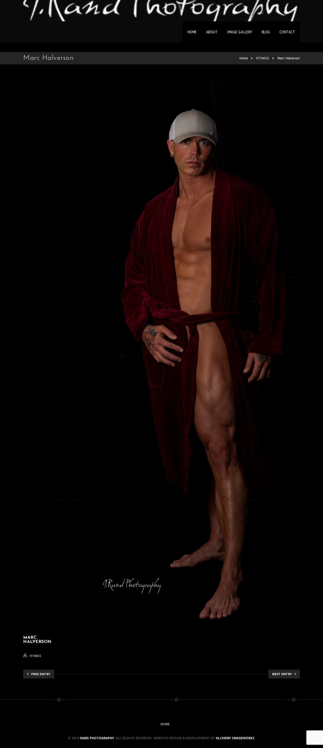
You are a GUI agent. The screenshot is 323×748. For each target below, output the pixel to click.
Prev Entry (40, 674)
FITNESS (262, 58)
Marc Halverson (288, 58)
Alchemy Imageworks (235, 738)
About (212, 32)
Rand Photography (97, 738)
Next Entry (282, 674)
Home (192, 32)
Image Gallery (239, 32)
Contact (287, 32)
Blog (266, 32)
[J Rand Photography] (161, 10)
